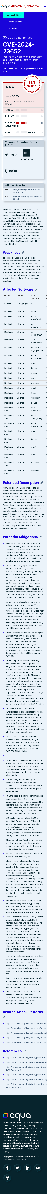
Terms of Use (21, 1159)
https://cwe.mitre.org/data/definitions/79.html (26, 1042)
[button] (44, 6)
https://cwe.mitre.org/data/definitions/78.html (26, 1037)
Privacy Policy (8, 1159)
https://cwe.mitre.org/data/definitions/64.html (26, 1028)
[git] (8, 1179)
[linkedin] (28, 1168)
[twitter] (18, 1168)
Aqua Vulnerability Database (20, 6)
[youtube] (38, 1168)
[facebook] (8, 1168)
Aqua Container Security (17, 1117)
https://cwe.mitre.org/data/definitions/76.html (26, 1033)
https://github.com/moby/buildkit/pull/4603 (25, 1057)
